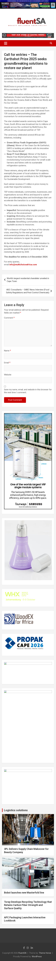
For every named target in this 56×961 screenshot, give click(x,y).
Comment (9, 318)
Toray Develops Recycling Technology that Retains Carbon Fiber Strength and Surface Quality (28, 905)
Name (7, 350)
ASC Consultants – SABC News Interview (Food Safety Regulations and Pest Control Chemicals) (27, 291)
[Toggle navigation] (5, 43)
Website (7, 374)
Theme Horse (45, 953)
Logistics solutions (16, 810)
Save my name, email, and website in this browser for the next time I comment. (28, 391)
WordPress (37, 956)
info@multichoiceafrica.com (23, 264)
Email (7, 362)
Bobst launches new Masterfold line (24, 892)
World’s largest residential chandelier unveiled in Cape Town (28, 279)
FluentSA (22, 953)
